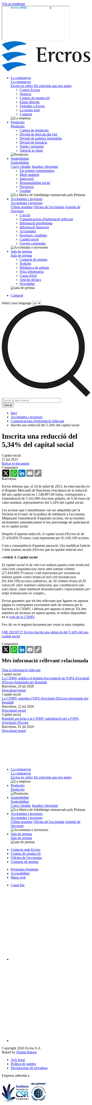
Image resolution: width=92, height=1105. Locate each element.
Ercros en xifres (22, 86)
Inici (14, 413)
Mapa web (18, 877)
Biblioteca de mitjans (34, 267)
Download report (14, 690)
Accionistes (28, 231)
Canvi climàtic (21, 166)
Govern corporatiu (33, 243)
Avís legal (18, 1060)
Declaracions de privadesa (29, 1068)
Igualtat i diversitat (45, 166)
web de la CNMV (21, 617)
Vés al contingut (13, 4)
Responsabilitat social (35, 183)
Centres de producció (35, 98)
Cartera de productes (34, 130)
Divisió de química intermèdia (41, 138)
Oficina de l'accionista (48, 207)
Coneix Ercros (30, 90)
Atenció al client (31, 150)
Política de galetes (23, 1064)
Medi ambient (29, 175)
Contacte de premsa (33, 259)
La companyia (21, 78)
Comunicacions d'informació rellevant (46, 219)
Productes (18, 122)
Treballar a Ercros (32, 106)
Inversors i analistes (33, 235)
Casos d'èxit (28, 276)
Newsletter (27, 284)
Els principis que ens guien (52, 86)
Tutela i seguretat (32, 146)
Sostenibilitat (20, 158)
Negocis (25, 94)
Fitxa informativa (32, 272)
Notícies (25, 263)
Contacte (26, 114)
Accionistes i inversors (26, 199)
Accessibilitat (20, 873)
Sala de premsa (21, 251)
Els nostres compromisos (37, 171)
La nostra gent (30, 110)
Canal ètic (18, 885)
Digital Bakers (26, 1052)
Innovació (27, 179)
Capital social (29, 239)
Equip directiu (30, 102)
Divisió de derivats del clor (38, 134)
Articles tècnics (30, 280)
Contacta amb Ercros (25, 849)
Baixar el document (15, 463)
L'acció (25, 215)
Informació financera (34, 227)
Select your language (16, 303)
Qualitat (25, 191)
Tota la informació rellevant (21, 670)
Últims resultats (21, 207)
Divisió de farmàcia (33, 142)
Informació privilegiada (36, 223)
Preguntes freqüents (24, 869)
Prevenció (27, 187)
